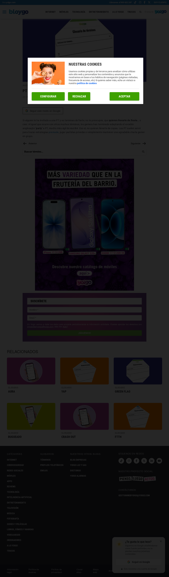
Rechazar (79, 96)
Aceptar (124, 96)
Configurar (48, 96)
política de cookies (87, 83)
